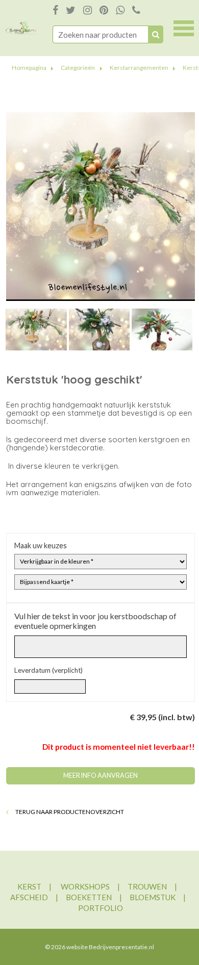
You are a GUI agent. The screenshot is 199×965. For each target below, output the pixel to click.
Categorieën (78, 67)
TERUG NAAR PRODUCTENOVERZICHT (69, 812)
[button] (183, 27)
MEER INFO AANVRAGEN (100, 775)
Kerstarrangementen (139, 67)
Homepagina (29, 67)
